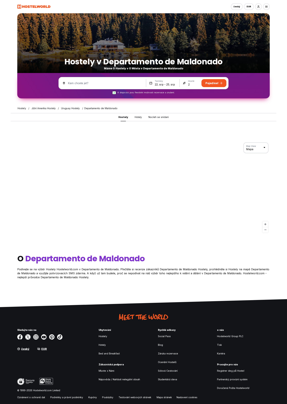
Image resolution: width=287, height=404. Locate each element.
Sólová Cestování (168, 370)
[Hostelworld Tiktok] (59, 337)
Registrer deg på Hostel (230, 370)
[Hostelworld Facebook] (20, 337)
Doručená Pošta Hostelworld (233, 388)
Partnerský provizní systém (232, 379)
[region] (143, 187)
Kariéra (221, 353)
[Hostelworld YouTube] (44, 337)
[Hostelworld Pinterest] (51, 337)
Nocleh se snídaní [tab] (158, 117)
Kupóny (92, 397)
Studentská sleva (167, 379)
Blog (160, 344)
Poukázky (107, 397)
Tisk (219, 344)
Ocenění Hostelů (167, 362)
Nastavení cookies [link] (187, 397)
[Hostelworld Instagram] (36, 337)
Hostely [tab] (123, 117)
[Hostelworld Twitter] (28, 337)
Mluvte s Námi (106, 370)
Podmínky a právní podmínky (66, 397)
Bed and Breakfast (109, 353)
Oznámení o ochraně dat (31, 397)
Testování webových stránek (135, 397)
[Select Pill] (258, 6)
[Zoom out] (265, 229)
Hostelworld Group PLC (230, 336)
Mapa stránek (164, 397)
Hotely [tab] (138, 117)
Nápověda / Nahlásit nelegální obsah (119, 379)
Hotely (102, 344)
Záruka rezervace (168, 353)
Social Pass (164, 336)
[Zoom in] (265, 224)
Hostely (103, 336)
